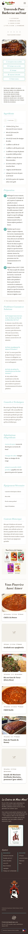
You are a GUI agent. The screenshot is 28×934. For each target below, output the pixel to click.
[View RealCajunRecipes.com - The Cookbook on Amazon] (15, 835)
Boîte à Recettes (7, 860)
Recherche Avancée (8, 855)
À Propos (21, 855)
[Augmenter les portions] (15, 120)
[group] (10, 120)
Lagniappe (5, 868)
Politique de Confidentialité (10, 870)
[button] (14, 48)
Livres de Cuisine (23, 858)
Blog (20, 863)
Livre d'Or (5, 863)
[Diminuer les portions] (5, 120)
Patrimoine (21, 860)
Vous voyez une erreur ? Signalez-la (15, 300)
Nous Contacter (7, 865)
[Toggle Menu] (24, 3)
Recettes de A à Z (7, 858)
